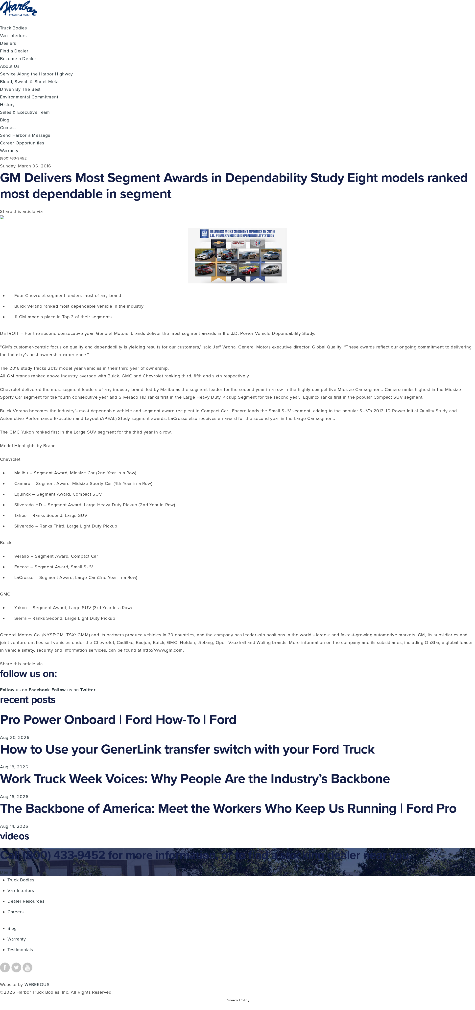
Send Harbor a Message (25, 135)
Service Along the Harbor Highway (36, 74)
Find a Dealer (14, 51)
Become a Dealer (18, 58)
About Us (10, 66)
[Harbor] (18, 20)
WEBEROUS (37, 984)
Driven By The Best (20, 89)
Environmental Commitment (29, 97)
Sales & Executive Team (25, 112)
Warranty (9, 150)
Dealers (8, 43)
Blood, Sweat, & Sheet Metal (30, 81)
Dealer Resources (26, 901)
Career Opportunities (22, 143)
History (7, 104)
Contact (8, 127)
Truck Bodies (13, 28)
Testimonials (20, 949)
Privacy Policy (237, 1000)
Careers (15, 912)
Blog (4, 120)
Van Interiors (13, 35)
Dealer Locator (15, 872)
